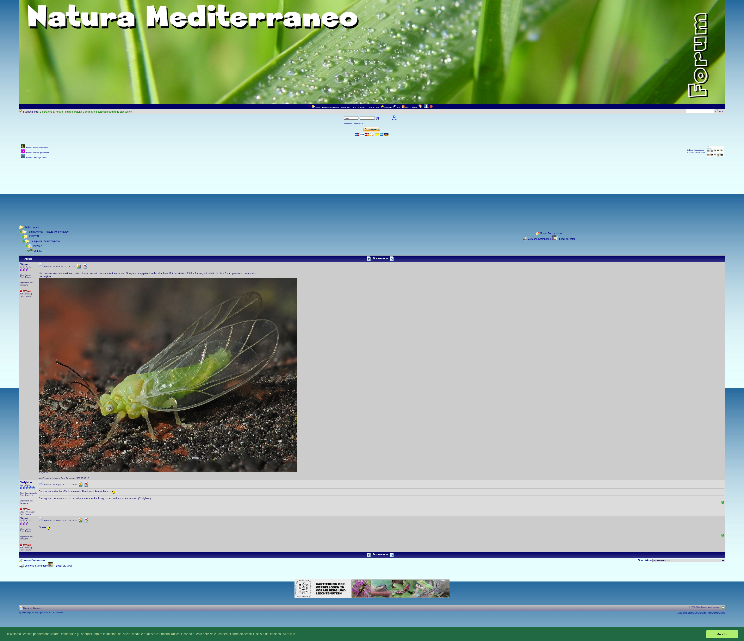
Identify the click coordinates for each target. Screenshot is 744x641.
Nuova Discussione (551, 233)
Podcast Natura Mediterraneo (37, 148)
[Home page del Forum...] (313, 107)
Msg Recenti (346, 107)
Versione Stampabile (539, 238)
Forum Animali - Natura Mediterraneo (48, 231)
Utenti (363, 107)
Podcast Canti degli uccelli (36, 158)
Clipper (24, 264)
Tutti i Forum (32, 227)
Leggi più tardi (567, 238)
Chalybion (26, 482)
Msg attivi (335, 107)
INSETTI (34, 236)
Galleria (371, 107)
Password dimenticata (353, 123)
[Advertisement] (372, 187)
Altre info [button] (289, 634)
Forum (317, 107)
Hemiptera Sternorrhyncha (45, 241)
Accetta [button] (722, 634)
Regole (414, 107)
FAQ (408, 107)
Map (377, 107)
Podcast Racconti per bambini (37, 153)
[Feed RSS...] (403, 107)
